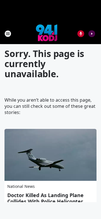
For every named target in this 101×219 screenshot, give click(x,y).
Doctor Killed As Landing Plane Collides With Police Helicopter (45, 198)
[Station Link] (46, 33)
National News (21, 186)
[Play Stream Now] (91, 33)
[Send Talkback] (80, 33)
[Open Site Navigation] (7, 33)
